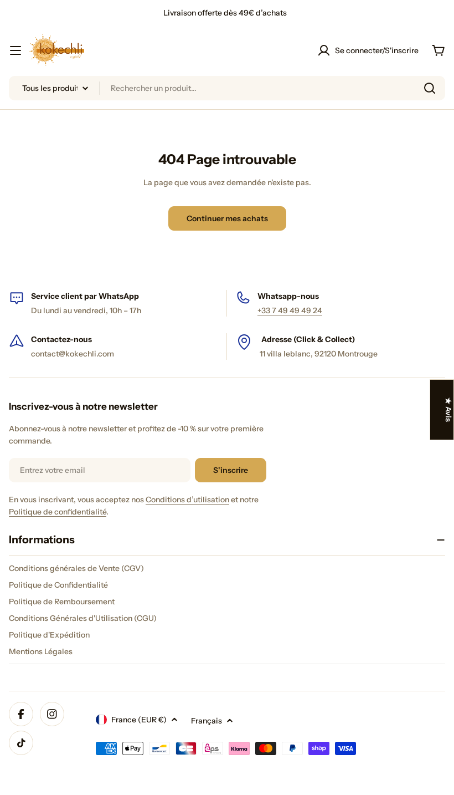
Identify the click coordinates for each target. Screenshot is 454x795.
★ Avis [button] (448, 410)
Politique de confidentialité (57, 512)
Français (206, 721)
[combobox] (227, 88)
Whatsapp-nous (288, 296)
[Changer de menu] (15, 50)
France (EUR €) (139, 720)
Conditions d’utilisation (187, 499)
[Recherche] (429, 88)
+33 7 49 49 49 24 (289, 310)
